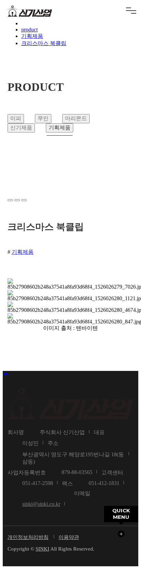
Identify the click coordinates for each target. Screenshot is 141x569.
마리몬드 (76, 118)
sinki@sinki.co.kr (41, 504)
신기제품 (21, 127)
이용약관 (69, 537)
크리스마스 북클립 (43, 43)
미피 (15, 118)
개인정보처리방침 (28, 537)
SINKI (42, 549)
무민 (43, 118)
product (29, 29)
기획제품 (32, 36)
